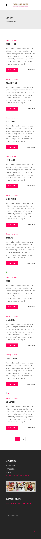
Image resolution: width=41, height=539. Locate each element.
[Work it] (7, 273)
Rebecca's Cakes (11, 21)
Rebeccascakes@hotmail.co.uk (17, 475)
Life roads (10, 160)
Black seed (10, 121)
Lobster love (11, 358)
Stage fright (11, 319)
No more (9, 237)
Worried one (11, 44)
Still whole (11, 198)
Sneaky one (10, 401)
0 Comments (31, 70)
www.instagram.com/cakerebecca (18, 503)
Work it (9, 281)
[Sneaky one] (7, 393)
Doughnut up (11, 82)
